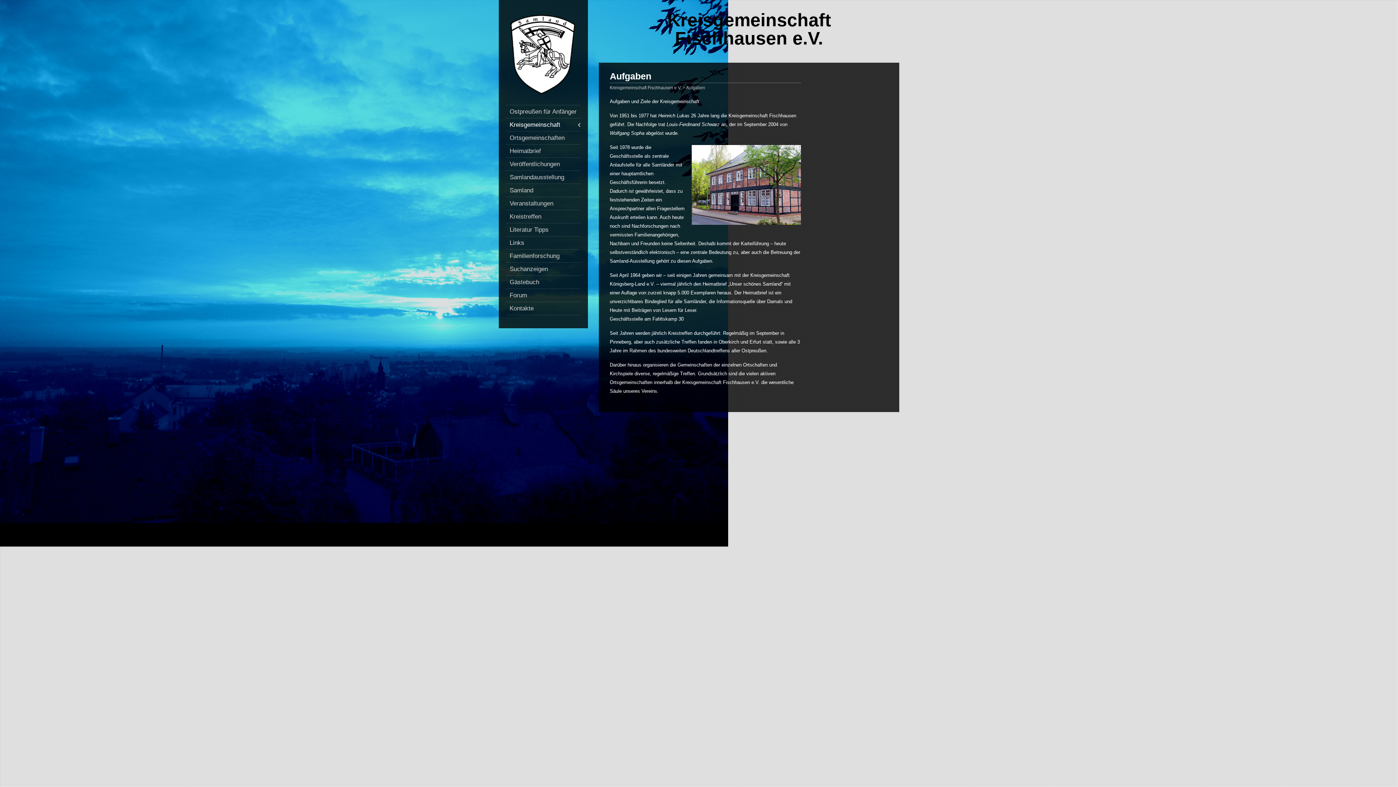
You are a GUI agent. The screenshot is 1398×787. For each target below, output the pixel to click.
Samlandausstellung (537, 177)
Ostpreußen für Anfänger (543, 111)
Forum (518, 295)
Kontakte (522, 308)
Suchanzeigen (529, 269)
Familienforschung (535, 255)
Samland (521, 190)
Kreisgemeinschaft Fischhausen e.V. (749, 29)
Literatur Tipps (529, 229)
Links (517, 242)
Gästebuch (524, 282)
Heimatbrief (525, 151)
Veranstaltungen (531, 203)
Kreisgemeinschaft (535, 124)
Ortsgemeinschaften (537, 137)
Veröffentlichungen (535, 164)
